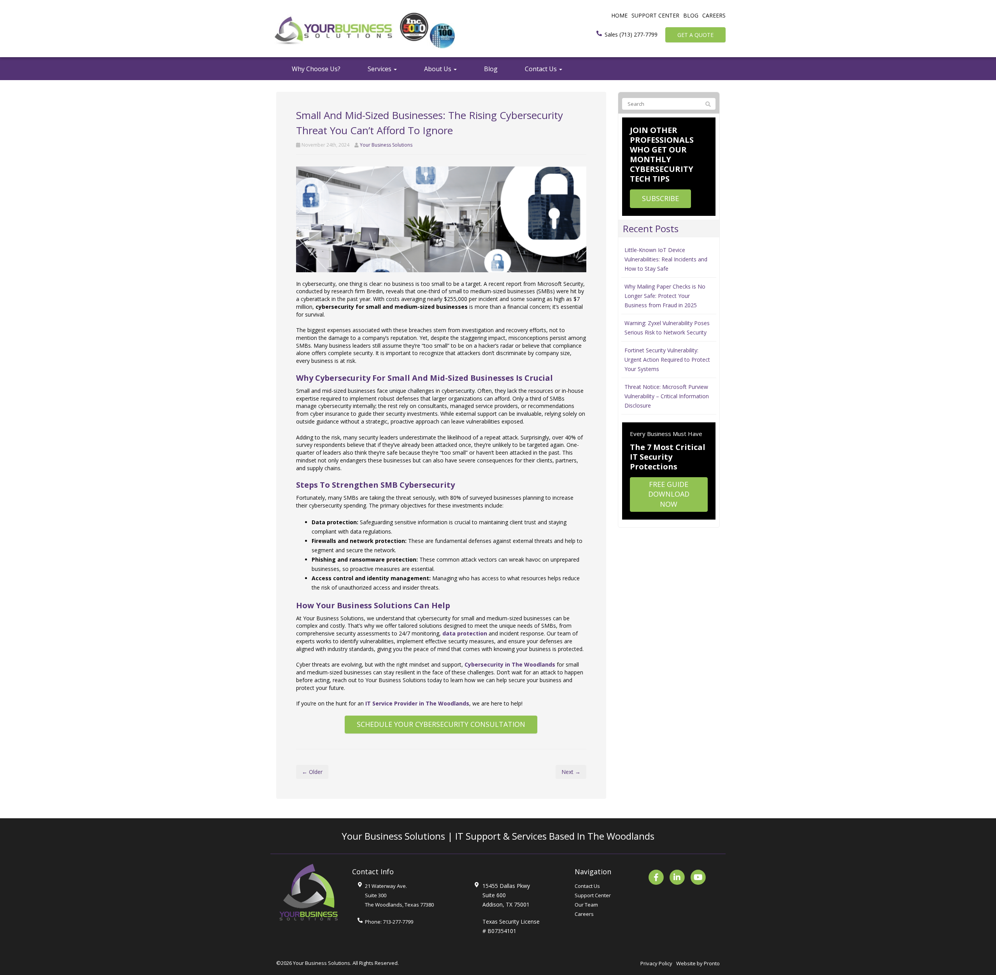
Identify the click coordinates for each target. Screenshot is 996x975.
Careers (714, 15)
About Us (438, 69)
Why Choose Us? (316, 69)
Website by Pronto (698, 963)
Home (619, 15)
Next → (570, 771)
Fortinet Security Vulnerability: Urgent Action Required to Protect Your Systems (667, 360)
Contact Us (541, 69)
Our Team (586, 904)
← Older (312, 771)
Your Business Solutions (386, 145)
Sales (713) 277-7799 (631, 34)
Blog (690, 15)
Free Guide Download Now (668, 494)
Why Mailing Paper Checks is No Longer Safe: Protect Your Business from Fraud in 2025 (664, 296)
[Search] (708, 104)
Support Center (655, 15)
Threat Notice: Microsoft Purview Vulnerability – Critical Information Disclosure (666, 396)
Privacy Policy (656, 963)
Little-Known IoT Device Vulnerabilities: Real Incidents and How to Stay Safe (665, 259)
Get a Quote (695, 35)
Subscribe (660, 198)
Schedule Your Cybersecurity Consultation (441, 724)
